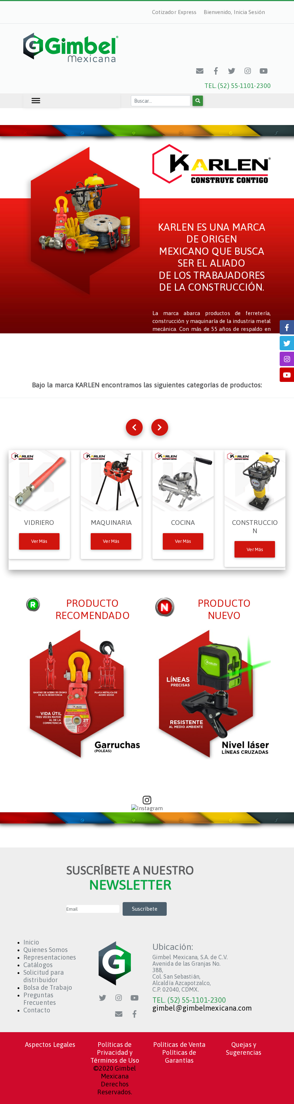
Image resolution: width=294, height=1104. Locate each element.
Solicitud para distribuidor (43, 976)
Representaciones (49, 957)
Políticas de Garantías (179, 1056)
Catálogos (38, 965)
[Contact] (200, 71)
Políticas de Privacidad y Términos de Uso (114, 1052)
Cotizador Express (174, 12)
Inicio (31, 942)
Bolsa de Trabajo (47, 987)
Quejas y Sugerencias (243, 1048)
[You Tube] (264, 71)
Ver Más (39, 541)
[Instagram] (248, 71)
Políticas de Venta (179, 1044)
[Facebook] (216, 71)
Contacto (36, 1010)
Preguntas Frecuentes (39, 998)
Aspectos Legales (50, 1044)
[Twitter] (232, 71)
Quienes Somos (45, 949)
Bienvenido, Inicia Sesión (234, 12)
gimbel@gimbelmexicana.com (202, 1008)
